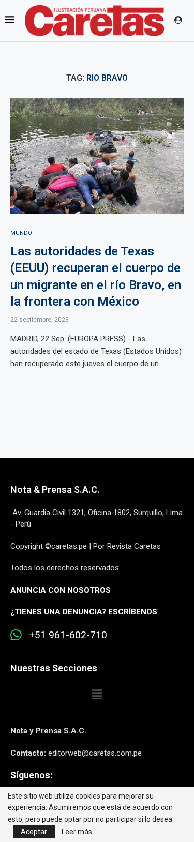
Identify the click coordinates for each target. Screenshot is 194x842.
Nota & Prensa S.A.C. (55, 489)
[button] (97, 694)
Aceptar (34, 832)
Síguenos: (31, 775)
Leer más (77, 831)
